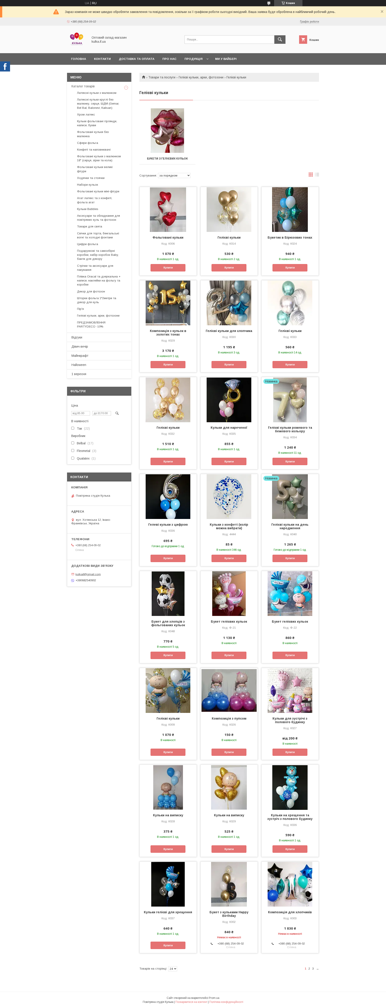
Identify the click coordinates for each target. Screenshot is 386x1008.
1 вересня (78, 374)
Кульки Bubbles (87, 209)
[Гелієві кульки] (229, 209)
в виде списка (317, 175)
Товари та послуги (161, 77)
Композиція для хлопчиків (290, 912)
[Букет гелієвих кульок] (229, 593)
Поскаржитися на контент (191, 1002)
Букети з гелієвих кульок (167, 158)
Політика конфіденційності (226, 1002)
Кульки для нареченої (229, 427)
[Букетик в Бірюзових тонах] (290, 209)
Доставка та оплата (136, 59)
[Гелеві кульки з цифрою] (168, 496)
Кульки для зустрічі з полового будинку (290, 720)
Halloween (78, 365)
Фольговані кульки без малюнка (93, 134)
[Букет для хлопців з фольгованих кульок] (168, 593)
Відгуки (76, 337)
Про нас (169, 59)
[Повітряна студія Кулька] (76, 47)
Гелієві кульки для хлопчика (229, 331)
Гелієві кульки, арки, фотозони (201, 77)
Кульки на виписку (168, 815)
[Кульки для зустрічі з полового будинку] (290, 690)
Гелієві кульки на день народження (289, 526)
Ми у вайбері (226, 59)
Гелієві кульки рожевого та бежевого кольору (290, 429)
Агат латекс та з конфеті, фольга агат (94, 200)
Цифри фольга (87, 244)
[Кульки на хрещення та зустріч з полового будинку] (290, 787)
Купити (168, 267)
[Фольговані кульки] (168, 209)
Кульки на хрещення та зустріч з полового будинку (290, 817)
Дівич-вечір (79, 346)
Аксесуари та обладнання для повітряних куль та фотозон (98, 217)
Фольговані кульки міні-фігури (98, 191)
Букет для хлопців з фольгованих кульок (168, 623)
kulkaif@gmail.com (88, 574)
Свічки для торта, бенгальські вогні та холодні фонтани (98, 235)
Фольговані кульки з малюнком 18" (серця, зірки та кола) (99, 158)
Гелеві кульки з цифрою (168, 524)
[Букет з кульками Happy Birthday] (229, 884)
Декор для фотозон (91, 291)
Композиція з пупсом (229, 718)
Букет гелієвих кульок (229, 621)
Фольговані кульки (168, 237)
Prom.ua (214, 998)
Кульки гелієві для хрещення (168, 912)
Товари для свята (89, 226)
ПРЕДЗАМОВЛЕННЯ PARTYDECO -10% (91, 324)
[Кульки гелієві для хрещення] (168, 884)
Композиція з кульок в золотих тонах (168, 332)
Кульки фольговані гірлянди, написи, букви (97, 123)
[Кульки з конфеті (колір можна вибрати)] (229, 496)
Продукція (194, 59)
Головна (78, 59)
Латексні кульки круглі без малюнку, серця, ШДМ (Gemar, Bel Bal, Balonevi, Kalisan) (98, 103)
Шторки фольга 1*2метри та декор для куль (96, 300)
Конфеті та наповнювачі (94, 149)
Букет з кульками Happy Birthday (229, 914)
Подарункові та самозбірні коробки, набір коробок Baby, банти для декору (98, 254)
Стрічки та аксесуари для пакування (95, 267)
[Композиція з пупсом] (229, 690)
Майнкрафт (79, 355)
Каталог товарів (83, 86)
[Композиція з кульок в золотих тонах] (168, 302)
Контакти (102, 59)
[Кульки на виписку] (168, 787)
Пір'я (80, 309)
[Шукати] (279, 39)
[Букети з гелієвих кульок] (167, 130)
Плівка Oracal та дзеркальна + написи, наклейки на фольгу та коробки (98, 280)
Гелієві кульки (229, 237)
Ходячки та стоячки (91, 178)
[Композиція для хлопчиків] (290, 884)
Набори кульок (87, 184)
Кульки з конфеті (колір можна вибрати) (229, 526)
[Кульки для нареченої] (229, 399)
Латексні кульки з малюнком (96, 92)
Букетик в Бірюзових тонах (290, 237)
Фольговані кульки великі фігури (95, 169)
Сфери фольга (87, 143)
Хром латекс (86, 114)
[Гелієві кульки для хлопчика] (229, 302)
